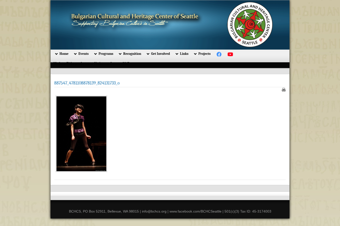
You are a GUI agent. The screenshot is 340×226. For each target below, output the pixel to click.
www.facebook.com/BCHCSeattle (196, 211)
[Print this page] (284, 90)
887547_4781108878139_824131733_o (87, 83)
